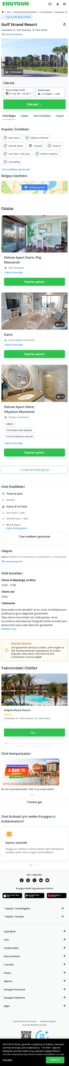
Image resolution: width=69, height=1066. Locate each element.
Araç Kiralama (12, 956)
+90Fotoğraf (16, 72)
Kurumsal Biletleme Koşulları (34, 1025)
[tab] (9, 116)
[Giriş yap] (57, 4)
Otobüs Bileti (11, 948)
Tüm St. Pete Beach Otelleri (18, 17)
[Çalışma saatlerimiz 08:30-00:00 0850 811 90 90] (50, 2)
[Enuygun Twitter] (34, 880)
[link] (2, 12)
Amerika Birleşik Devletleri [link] (25, 12)
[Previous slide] (7, 234)
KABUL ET (55, 1059)
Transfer (9, 964)
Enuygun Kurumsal (14, 989)
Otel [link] (9, 12)
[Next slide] (62, 234)
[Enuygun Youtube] (47, 880)
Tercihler (7, 1059)
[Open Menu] (64, 4)
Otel (6, 939)
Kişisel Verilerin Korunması (24, 1021)
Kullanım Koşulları (48, 1021)
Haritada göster (37, 187)
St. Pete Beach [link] (45, 12)
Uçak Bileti (10, 931)
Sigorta (8, 981)
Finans (7, 972)
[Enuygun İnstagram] (28, 880)
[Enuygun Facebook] (22, 880)
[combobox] (20, 93)
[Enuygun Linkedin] (41, 880)
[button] (34, 57)
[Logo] (16, 4)
